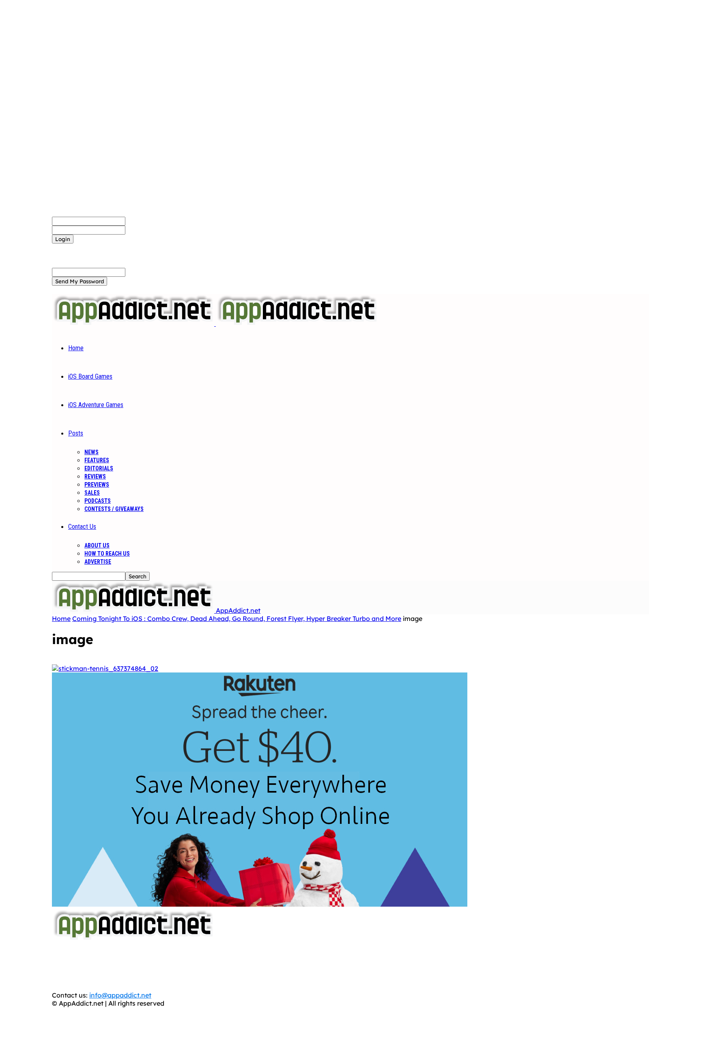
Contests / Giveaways (114, 509)
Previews (96, 484)
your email (141, 272)
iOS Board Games (90, 376)
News (91, 452)
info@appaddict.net (120, 995)
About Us (97, 545)
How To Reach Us (107, 553)
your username (148, 221)
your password (148, 230)
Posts (75, 433)
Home (76, 348)
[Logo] (134, 323)
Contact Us (82, 526)
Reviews (95, 476)
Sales (92, 492)
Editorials (98, 468)
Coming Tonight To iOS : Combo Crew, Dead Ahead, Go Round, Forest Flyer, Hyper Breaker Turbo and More (236, 618)
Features (96, 460)
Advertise (97, 561)
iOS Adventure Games (95, 405)
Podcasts (97, 501)
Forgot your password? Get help (102, 248)
